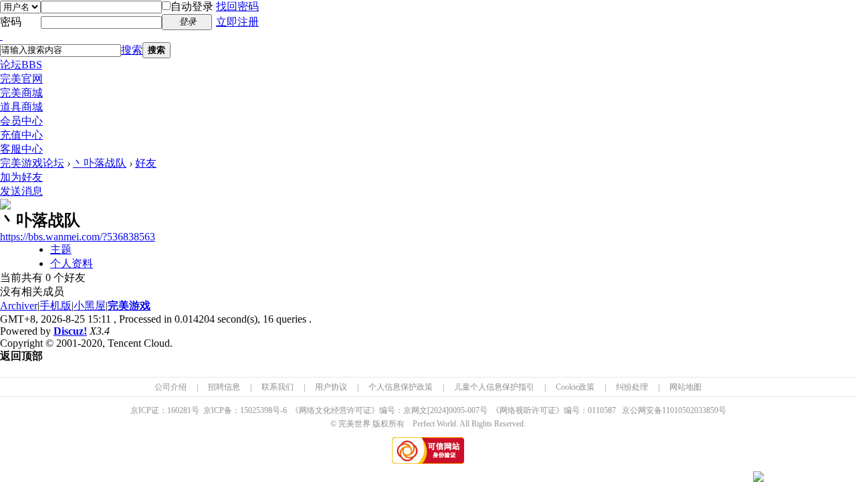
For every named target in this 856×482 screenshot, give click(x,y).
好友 (145, 163)
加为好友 (21, 177)
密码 (10, 21)
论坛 (21, 64)
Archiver (18, 305)
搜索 (131, 50)
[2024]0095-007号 (457, 410)
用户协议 (331, 387)
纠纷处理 (632, 387)
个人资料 (71, 263)
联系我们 (277, 387)
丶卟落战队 (99, 163)
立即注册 (237, 21)
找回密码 (237, 6)
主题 (61, 249)
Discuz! (70, 331)
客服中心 (21, 149)
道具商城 (21, 106)
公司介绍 (170, 387)
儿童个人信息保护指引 (494, 387)
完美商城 (21, 92)
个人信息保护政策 (400, 387)
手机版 (55, 305)
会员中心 (21, 121)
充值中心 (21, 135)
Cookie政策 (575, 387)
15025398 (256, 410)
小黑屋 (90, 305)
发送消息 (21, 191)
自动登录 (192, 6)
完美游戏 (129, 305)
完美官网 (21, 78)
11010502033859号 (694, 410)
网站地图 (685, 387)
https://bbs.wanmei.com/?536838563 (77, 236)
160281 (179, 410)
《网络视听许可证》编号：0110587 (554, 410)
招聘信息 (224, 387)
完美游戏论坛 (32, 163)
